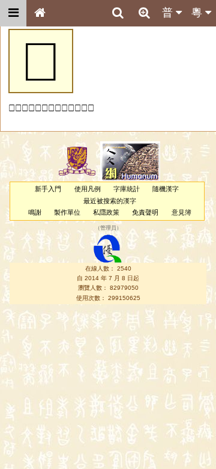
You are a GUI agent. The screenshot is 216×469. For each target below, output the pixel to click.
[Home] (39, 13)
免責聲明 (145, 212)
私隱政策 (106, 212)
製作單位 (67, 212)
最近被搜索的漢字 (109, 200)
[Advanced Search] (144, 12)
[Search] (117, 13)
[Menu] (13, 13)
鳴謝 (34, 212)
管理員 (108, 228)
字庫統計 (126, 188)
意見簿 (181, 212)
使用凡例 (87, 188)
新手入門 (48, 188)
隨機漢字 (165, 188)
